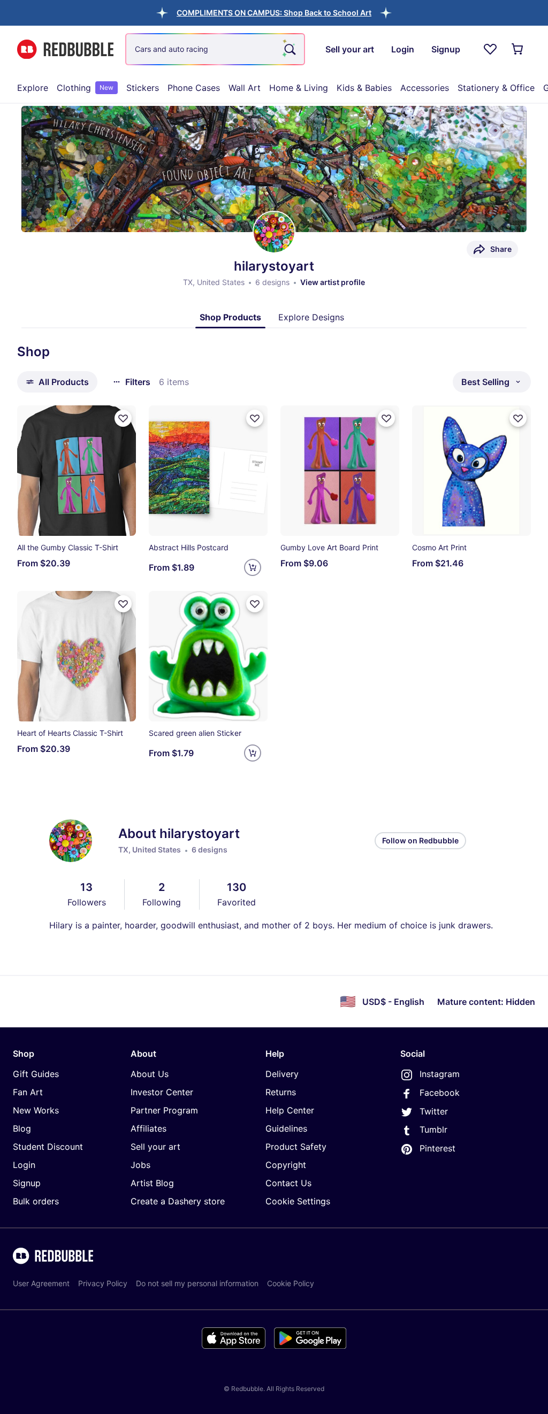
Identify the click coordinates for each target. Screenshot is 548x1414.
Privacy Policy (102, 1283)
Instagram (440, 1074)
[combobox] (215, 49)
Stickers (142, 87)
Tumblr (433, 1129)
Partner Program (164, 1110)
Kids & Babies (364, 87)
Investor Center (162, 1092)
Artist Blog (152, 1183)
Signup (27, 1183)
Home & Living (298, 87)
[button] (274, 12)
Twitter (434, 1111)
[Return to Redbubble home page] (65, 49)
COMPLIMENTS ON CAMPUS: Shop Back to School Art (274, 12)
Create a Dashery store (178, 1201)
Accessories (424, 87)
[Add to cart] (252, 567)
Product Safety (295, 1146)
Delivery (282, 1074)
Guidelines (286, 1128)
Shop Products (230, 317)
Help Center (289, 1110)
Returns (280, 1092)
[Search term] (289, 49)
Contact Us (288, 1183)
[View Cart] (518, 49)
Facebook (440, 1092)
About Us (150, 1074)
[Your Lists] (490, 49)
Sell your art (155, 1146)
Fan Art (28, 1092)
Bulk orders (36, 1201)
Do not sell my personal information (197, 1283)
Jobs (140, 1164)
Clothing (85, 87)
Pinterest (437, 1148)
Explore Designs (311, 317)
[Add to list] (123, 418)
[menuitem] (32, 88)
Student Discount (48, 1146)
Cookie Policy (290, 1283)
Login (24, 1164)
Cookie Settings (297, 1201)
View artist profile (332, 282)
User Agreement (41, 1283)
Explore (32, 87)
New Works (36, 1110)
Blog (22, 1128)
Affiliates (148, 1128)
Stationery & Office (496, 87)
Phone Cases (194, 87)
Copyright (285, 1164)
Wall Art (245, 87)
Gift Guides (36, 1074)
